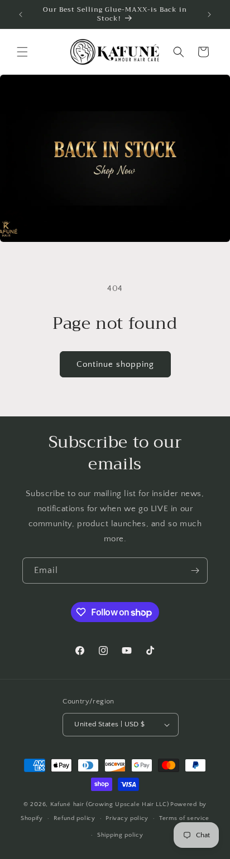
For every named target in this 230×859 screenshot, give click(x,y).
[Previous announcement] (20, 14)
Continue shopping (115, 364)
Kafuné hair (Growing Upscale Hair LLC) (109, 804)
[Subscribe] (195, 570)
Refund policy (74, 818)
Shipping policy (120, 835)
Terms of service (184, 818)
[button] (22, 52)
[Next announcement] (209, 14)
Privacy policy (127, 818)
